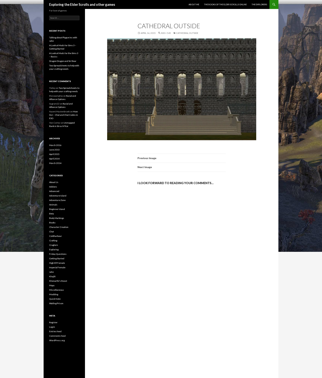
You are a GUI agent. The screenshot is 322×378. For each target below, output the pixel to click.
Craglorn (53, 245)
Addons (53, 186)
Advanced (54, 191)
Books (52, 222)
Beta (51, 213)
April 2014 (54, 158)
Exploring (54, 249)
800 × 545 (166, 33)
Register (53, 322)
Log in (52, 326)
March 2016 (55, 145)
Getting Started (56, 258)
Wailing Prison (56, 303)
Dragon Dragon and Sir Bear (62, 61)
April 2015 (54, 154)
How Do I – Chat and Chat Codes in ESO (63, 115)
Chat (51, 231)
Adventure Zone (57, 200)
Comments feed (57, 335)
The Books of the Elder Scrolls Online (225, 4)
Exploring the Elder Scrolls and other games (82, 4)
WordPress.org (57, 340)
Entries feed (55, 331)
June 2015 (54, 149)
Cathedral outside (187, 33)
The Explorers (259, 4)
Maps (52, 285)
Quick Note (55, 298)
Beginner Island (57, 209)
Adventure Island (57, 195)
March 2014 (55, 163)
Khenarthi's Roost (58, 280)
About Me (194, 4)
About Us (53, 182)
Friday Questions (58, 254)
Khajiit (52, 276)
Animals (53, 204)
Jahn (51, 272)
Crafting (53, 240)
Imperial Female (57, 267)
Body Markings (56, 218)
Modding (53, 294)
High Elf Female (57, 263)
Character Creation (58, 227)
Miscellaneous (56, 289)
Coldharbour (55, 236)
